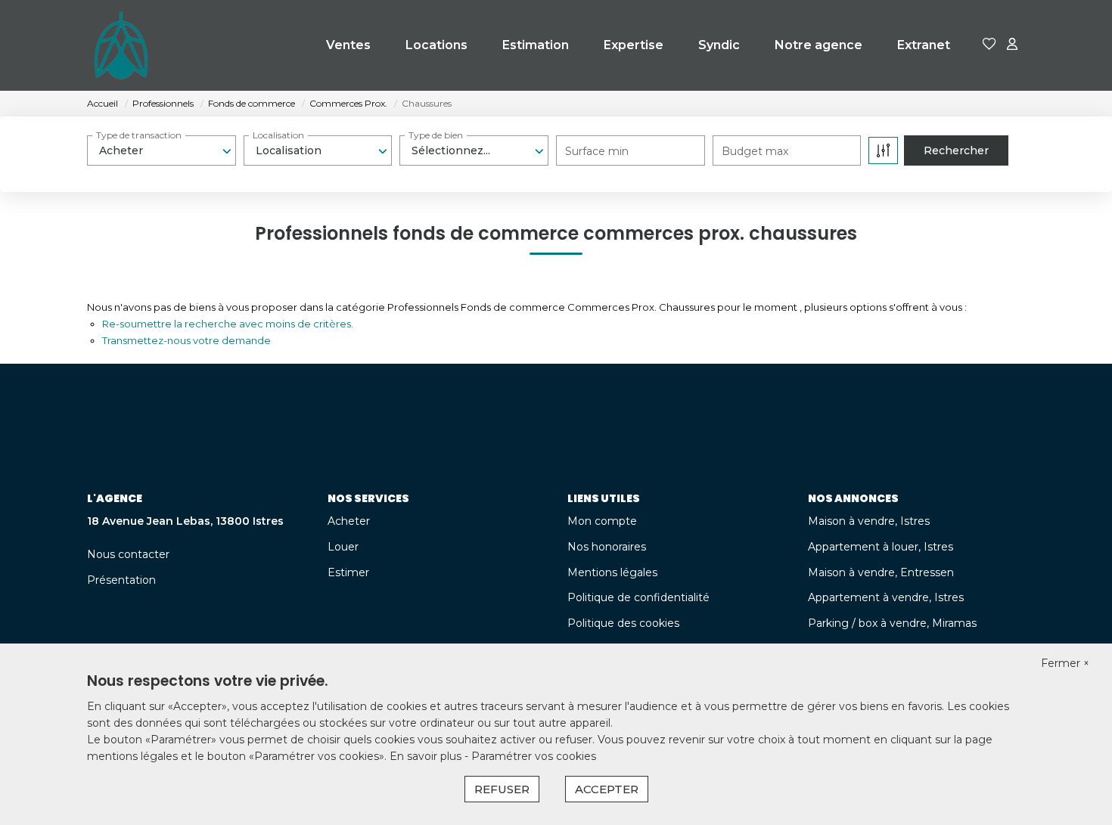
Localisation (278, 135)
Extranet (923, 45)
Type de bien (435, 135)
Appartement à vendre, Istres (886, 597)
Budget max (755, 151)
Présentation (121, 580)
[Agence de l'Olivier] (121, 45)
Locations (436, 45)
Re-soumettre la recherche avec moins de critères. (227, 324)
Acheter (349, 521)
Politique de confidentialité (638, 597)
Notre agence (818, 45)
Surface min (597, 151)
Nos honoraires (606, 547)
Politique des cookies (623, 623)
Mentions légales (612, 572)
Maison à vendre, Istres (869, 521)
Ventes (348, 45)
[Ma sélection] (989, 45)
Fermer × (1065, 663)
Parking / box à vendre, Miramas (892, 623)
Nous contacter (128, 554)
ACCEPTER (606, 789)
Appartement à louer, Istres (880, 547)
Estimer (348, 572)
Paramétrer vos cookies (533, 756)
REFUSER (502, 789)
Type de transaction (139, 135)
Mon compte (602, 521)
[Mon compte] (1012, 45)
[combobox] (161, 150)
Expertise (633, 45)
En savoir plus (427, 756)
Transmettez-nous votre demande (186, 340)
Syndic (719, 45)
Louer (343, 547)
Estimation (535, 45)
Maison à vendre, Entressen (881, 572)
